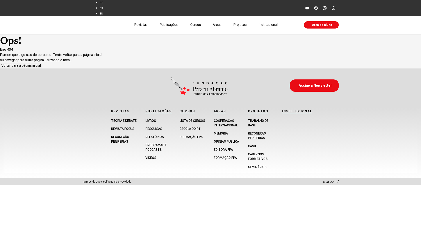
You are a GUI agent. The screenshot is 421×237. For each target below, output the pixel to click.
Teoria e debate (124, 120)
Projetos (240, 25)
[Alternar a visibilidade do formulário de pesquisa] (290, 25)
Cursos (195, 25)
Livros (150, 120)
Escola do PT (190, 129)
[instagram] (324, 8)
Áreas (217, 25)
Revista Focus (122, 129)
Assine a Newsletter (315, 85)
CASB (252, 146)
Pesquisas (153, 129)
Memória (221, 133)
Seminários (257, 167)
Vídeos (150, 158)
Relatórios (154, 137)
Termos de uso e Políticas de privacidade (106, 181)
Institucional (268, 25)
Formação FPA (191, 137)
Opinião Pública (226, 141)
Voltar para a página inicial (21, 65)
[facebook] (316, 8)
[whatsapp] (333, 8)
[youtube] (307, 8)
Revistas (141, 25)
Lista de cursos (192, 120)
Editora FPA (223, 149)
